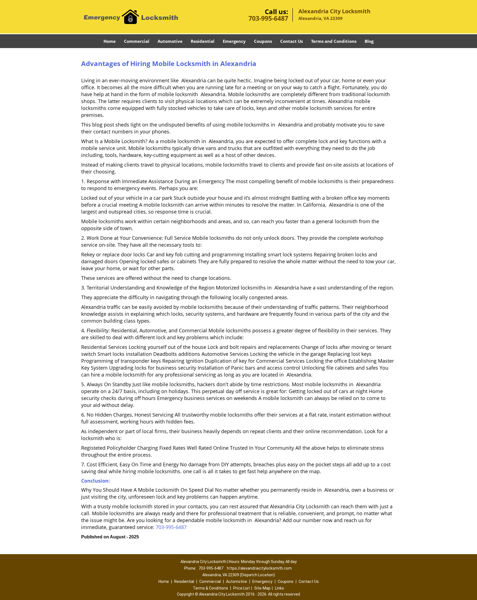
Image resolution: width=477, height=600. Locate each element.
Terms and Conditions (333, 41)
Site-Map (262, 588)
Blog (369, 41)
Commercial (136, 41)
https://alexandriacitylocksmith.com (259, 568)
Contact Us (291, 41)
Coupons (263, 41)
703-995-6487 (268, 18)
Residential (202, 41)
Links (279, 588)
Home (110, 41)
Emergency (234, 41)
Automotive (170, 41)
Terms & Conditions (210, 588)
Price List (241, 588)
